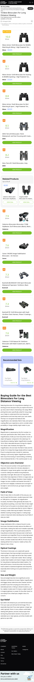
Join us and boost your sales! (9, 679)
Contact (3, 652)
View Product (17, 54)
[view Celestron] (10, 190)
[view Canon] (7, 246)
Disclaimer (3, 664)
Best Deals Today (16, 654)
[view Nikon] (8, 37)
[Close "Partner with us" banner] (32, 672)
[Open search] (30, 2)
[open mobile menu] (32, 2)
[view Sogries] (26, 190)
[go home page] (4, 2)
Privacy (2, 658)
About (2, 649)
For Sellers (14, 651)
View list (13, 382)
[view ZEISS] (7, 126)
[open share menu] (31, 21)
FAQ (2, 655)
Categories (25, 649)
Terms (2, 661)
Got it (30, 8)
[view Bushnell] (7, 275)
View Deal (10, 202)
